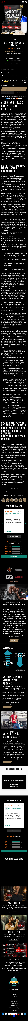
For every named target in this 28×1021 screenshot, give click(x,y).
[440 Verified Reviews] (14, 986)
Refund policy (14, 1001)
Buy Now (14, 640)
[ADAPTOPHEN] (14, 893)
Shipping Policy (14, 1005)
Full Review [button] (8, 531)
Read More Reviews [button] (14, 536)
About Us (14, 994)
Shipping (8, 53)
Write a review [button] (14, 556)
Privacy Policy (14, 1010)
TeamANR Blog (14, 1003)
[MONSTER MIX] (14, 922)
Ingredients (14, 488)
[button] (11, 48)
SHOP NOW (14, 911)
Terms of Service (14, 998)
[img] (8, 511)
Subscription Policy (14, 1007)
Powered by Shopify (14, 1019)
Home (13, 39)
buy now (7, 707)
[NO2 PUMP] (14, 950)
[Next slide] (26, 523)
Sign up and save (14, 989)
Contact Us (14, 996)
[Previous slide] (2, 523)
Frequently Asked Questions (14, 491)
